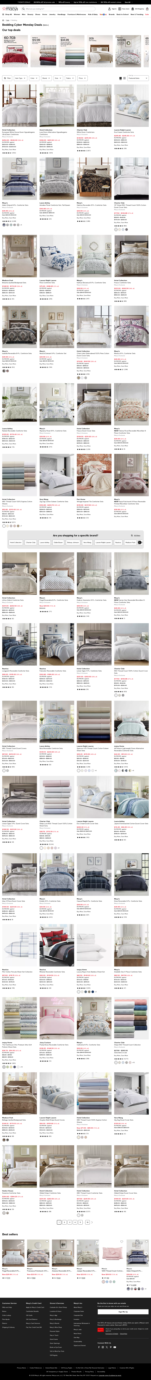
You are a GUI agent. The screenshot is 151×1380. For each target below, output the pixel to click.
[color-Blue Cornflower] (89, 770)
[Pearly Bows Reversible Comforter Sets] (57, 1018)
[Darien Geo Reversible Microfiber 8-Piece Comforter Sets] (131, 573)
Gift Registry (53, 1355)
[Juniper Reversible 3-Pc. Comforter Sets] (88, 1253)
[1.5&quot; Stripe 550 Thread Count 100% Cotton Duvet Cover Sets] (131, 178)
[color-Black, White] (139, 1289)
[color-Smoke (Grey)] (123, 695)
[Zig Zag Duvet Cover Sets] (131, 1093)
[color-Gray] (123, 770)
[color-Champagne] (78, 377)
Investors (76, 1319)
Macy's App (53, 1315)
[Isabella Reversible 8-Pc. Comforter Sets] (19, 327)
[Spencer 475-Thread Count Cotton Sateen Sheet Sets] (94, 722)
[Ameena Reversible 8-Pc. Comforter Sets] (63, 1253)
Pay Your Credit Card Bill (34, 1327)
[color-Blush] (119, 770)
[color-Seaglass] (114, 1281)
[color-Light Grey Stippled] (18, 1067)
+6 (133, 770)
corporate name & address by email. (110, 1375)
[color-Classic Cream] (82, 770)
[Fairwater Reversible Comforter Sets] (57, 644)
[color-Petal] (52, 848)
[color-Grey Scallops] (4, 1067)
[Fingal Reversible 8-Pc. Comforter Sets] (57, 573)
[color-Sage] (130, 770)
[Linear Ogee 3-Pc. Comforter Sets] (94, 644)
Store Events (54, 1339)
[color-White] (116, 229)
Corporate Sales (79, 1311)
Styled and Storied (80, 1345)
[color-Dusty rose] (14, 225)
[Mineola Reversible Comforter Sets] (57, 945)
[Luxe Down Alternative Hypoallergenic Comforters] (57, 105)
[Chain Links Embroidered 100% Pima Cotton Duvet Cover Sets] (94, 327)
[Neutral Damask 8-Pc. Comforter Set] (57, 327)
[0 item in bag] (147, 9)
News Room (77, 1333)
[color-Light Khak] (18, 526)
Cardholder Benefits (32, 1311)
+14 (21, 1067)
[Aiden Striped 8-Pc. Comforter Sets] (19, 178)
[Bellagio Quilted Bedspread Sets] (19, 1093)
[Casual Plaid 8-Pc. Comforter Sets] (94, 874)
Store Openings (55, 1343)
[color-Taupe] (18, 225)
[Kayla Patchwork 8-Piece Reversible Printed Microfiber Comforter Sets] (131, 475)
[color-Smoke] (126, 1062)
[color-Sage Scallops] (7, 1067)
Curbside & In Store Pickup (58, 1307)
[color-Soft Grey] (92, 770)
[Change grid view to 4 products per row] (120, 78)
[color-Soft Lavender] (85, 770)
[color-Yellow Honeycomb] (11, 1067)
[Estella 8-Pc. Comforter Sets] (57, 874)
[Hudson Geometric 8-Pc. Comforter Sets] (94, 573)
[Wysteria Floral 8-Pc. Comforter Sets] (57, 404)
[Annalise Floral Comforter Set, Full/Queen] (57, 178)
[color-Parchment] (119, 695)
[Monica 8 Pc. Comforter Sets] (131, 327)
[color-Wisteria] (55, 848)
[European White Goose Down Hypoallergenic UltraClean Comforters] (19, 105)
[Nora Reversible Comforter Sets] (57, 722)
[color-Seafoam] (11, 225)
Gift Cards (29, 1315)
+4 (58, 848)
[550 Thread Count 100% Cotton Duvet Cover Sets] (131, 644)
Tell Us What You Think (57, 1351)
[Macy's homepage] (3, 20)
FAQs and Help (7, 1307)
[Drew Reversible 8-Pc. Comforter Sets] (131, 874)
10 (87, 1222)
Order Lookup (6, 1315)
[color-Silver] (85, 377)
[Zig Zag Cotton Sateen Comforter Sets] (57, 475)
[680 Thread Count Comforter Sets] (94, 1166)
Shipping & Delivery (8, 1327)
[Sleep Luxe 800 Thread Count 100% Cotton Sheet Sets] (57, 797)
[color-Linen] (48, 848)
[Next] (146, 51)
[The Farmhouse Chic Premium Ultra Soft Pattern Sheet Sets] (19, 1018)
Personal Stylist (54, 1331)
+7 (21, 526)
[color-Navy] (4, 371)
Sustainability (78, 1341)
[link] (19, 141)
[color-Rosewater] (14, 526)
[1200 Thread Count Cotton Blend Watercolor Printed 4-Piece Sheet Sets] (113, 1253)
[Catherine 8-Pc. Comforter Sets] (94, 1018)
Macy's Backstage (55, 1319)
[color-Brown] (4, 1140)
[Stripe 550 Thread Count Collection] (131, 1018)
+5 (96, 770)
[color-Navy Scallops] (14, 1067)
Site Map (76, 1337)
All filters (137, 535)
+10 (133, 1062)
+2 (96, 992)
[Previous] (5, 179)
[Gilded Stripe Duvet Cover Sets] (131, 1166)
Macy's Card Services (33, 1323)
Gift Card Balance (31, 1319)
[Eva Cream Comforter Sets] (131, 105)
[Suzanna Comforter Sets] (19, 1166)
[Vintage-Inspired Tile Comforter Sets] (94, 475)
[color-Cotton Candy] (130, 1062)
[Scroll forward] (139, 542)
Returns (4, 1323)
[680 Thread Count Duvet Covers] (19, 722)
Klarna (4, 1311)
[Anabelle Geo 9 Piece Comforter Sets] (131, 945)
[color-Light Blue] (107, 1281)
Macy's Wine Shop (56, 1327)
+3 (21, 225)
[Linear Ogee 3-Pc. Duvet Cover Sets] (19, 797)
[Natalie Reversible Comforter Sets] (19, 404)
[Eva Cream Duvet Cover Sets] (94, 797)
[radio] (4, 225)
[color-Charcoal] (126, 229)
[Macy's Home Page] (10, 9)
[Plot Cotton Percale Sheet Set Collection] (19, 945)
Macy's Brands (54, 1323)
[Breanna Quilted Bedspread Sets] (19, 256)
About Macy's (78, 1307)
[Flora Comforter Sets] (57, 256)
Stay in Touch (54, 1335)
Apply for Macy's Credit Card (35, 1307)
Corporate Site (78, 1315)
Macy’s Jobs (77, 1329)
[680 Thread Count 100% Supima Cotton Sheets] (19, 475)
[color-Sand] (85, 1137)
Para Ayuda (6, 1319)
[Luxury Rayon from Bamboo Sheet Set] (94, 945)
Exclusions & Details (112, 1334)
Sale (7, 20)
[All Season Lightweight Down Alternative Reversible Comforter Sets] (131, 722)
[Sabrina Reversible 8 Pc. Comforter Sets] (94, 178)
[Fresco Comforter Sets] (131, 256)
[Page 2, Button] (92, 1222)
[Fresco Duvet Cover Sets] (94, 404)
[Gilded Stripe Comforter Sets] (57, 1166)
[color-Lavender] (142, 1289)
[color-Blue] (4, 225)
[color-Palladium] (11, 526)
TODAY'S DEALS (24, 2)
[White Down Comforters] (94, 105)
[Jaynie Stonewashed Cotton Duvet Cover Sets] (131, 797)
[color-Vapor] (123, 229)
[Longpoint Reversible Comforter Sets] (19, 644)
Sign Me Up (123, 1312)
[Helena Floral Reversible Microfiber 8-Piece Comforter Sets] (131, 404)
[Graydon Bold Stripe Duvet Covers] (57, 1093)
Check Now (123, 1334)
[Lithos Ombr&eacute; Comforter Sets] (19, 573)
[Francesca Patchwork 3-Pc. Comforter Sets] (38, 1253)
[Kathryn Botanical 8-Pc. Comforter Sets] (94, 256)
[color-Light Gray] (7, 225)
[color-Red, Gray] (135, 1289)
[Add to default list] (22, 1241)
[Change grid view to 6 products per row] (124, 78)
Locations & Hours (55, 1311)
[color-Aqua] (116, 770)
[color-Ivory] (119, 229)
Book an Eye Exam (56, 1347)
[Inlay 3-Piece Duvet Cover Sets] (19, 874)
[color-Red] (7, 371)
